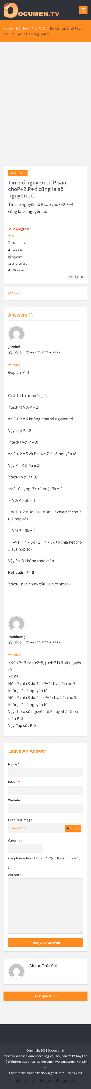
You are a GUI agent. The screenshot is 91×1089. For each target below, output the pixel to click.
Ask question (46, 996)
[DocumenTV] (32, 10)
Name (13, 764)
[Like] (70, 277)
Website (14, 800)
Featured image (20, 820)
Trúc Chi (17, 250)
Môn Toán (39, 28)
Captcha (15, 840)
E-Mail (14, 782)
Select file (19, 828)
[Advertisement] (45, 104)
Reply (16, 364)
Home (8, 28)
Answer (15, 874)
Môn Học (22, 28)
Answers (19, 263)
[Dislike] (76, 277)
